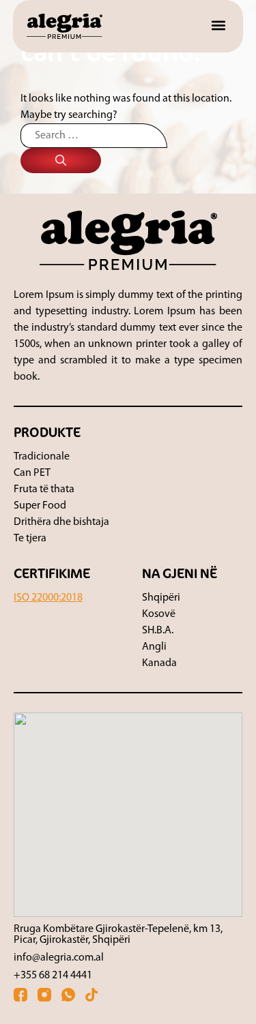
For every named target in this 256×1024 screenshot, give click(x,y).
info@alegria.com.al (59, 957)
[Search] (60, 160)
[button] (218, 25)
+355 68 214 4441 (53, 975)
